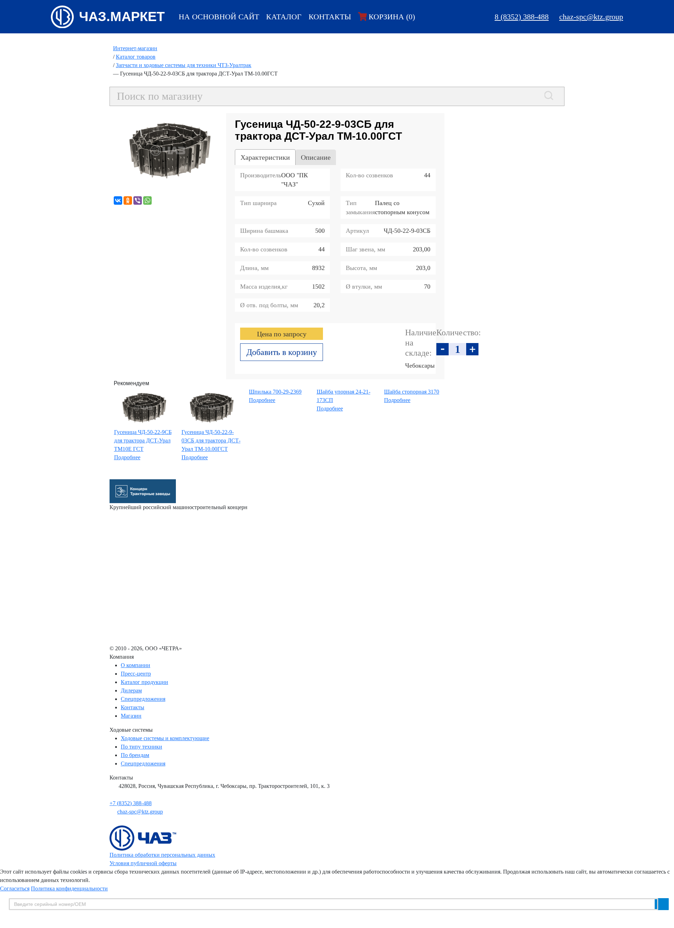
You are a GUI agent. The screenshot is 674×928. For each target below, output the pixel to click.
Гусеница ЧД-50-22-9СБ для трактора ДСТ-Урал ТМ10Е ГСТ (143, 440)
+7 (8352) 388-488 (131, 803)
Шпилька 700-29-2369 (275, 392)
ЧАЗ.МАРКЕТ (122, 16)
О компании (135, 665)
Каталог (284, 16)
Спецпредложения (143, 699)
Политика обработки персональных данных (162, 855)
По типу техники (141, 747)
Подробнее (127, 457)
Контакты (330, 16)
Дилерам (131, 690)
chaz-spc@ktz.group (591, 16)
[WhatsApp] (147, 200)
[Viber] (137, 200)
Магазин (131, 716)
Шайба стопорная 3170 (411, 392)
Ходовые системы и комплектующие (165, 738)
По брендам (135, 755)
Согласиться (14, 888)
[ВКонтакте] (118, 200)
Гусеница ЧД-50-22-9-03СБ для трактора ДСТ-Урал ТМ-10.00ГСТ (210, 440)
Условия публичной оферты (143, 863)
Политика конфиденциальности (69, 888)
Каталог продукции (144, 682)
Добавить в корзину (281, 352)
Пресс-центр (136, 674)
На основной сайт (219, 16)
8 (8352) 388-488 (522, 16)
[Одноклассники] (128, 200)
